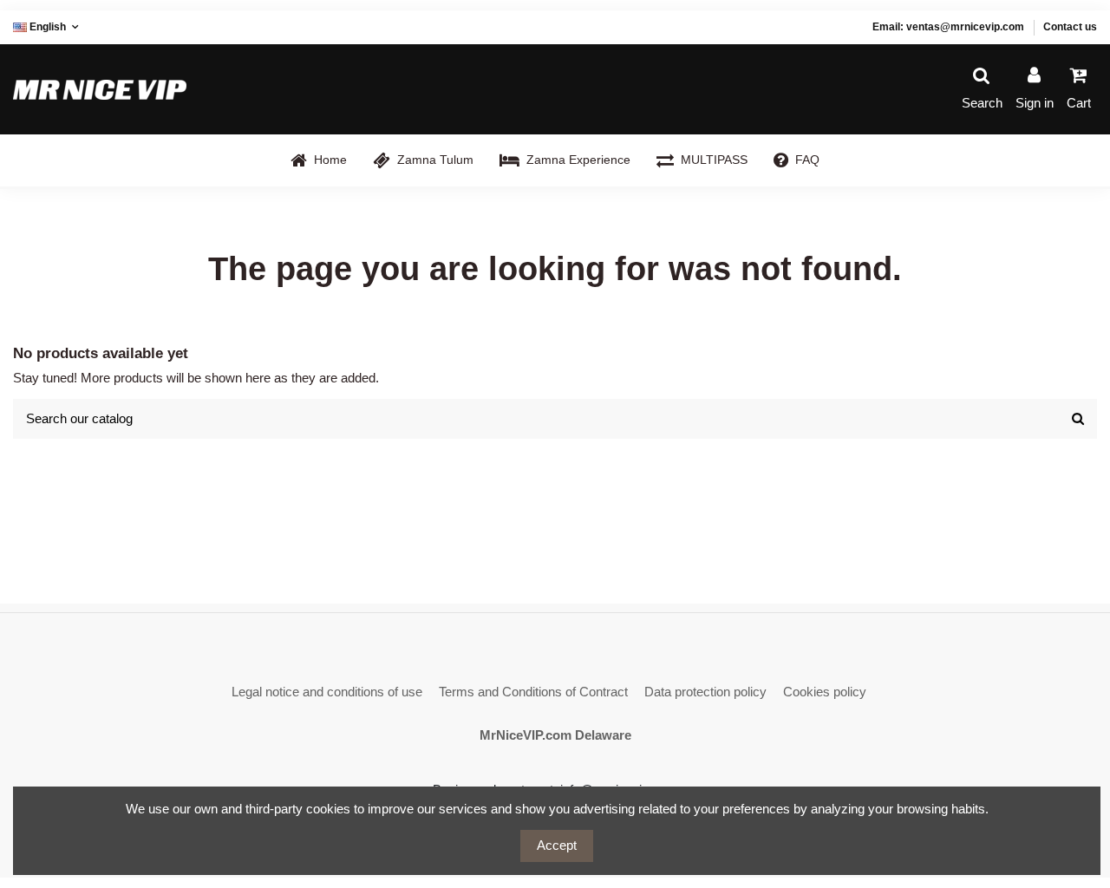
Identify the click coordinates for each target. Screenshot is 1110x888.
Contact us (1070, 27)
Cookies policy (824, 691)
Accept (557, 845)
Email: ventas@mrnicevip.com (948, 27)
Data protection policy (705, 691)
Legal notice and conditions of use (327, 691)
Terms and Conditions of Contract (533, 691)
